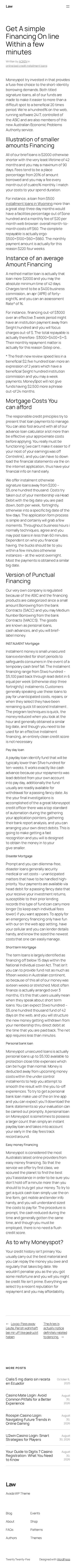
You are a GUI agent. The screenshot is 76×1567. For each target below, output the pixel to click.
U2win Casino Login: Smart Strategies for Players (27, 1438)
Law (9, 6)
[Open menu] (67, 6)
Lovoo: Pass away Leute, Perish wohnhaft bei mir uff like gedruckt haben (22, 1330)
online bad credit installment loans (26, 66)
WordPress (63, 1559)
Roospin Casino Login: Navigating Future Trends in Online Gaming (28, 1419)
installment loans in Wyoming (29, 203)
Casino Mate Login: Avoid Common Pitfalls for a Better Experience (28, 1399)
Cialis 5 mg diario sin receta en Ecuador (28, 1381)
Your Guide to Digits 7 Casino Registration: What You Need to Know (29, 1456)
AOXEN (23, 61)
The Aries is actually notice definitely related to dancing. (55, 1330)
